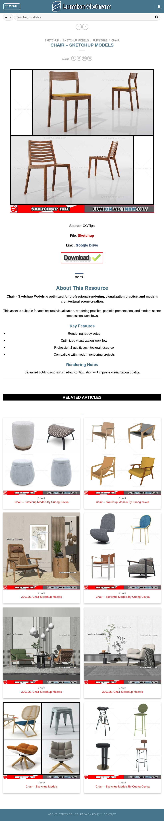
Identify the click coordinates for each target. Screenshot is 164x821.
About (52, 814)
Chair (115, 40)
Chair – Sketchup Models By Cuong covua (122, 501)
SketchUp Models (76, 40)
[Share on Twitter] (79, 58)
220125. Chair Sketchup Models (41, 596)
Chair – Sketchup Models (41, 786)
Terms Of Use (68, 814)
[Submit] (156, 17)
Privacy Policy (91, 814)
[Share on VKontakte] (89, 58)
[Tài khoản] (159, 6)
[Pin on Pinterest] (84, 58)
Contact (110, 814)
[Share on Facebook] (73, 58)
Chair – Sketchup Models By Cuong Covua (42, 501)
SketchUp (52, 40)
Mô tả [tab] (79, 277)
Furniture (100, 40)
